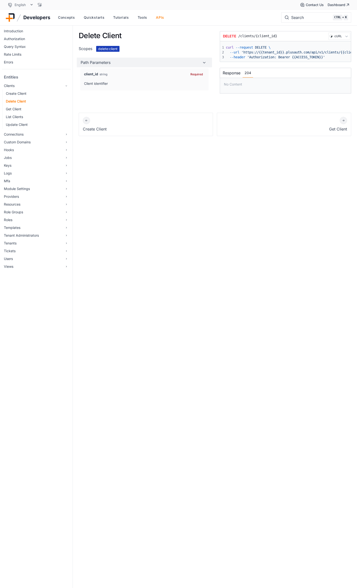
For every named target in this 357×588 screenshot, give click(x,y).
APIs (160, 17)
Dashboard (336, 5)
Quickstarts (94, 17)
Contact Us (315, 5)
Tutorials (121, 17)
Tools (142, 17)
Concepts (66, 17)
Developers (36, 17)
